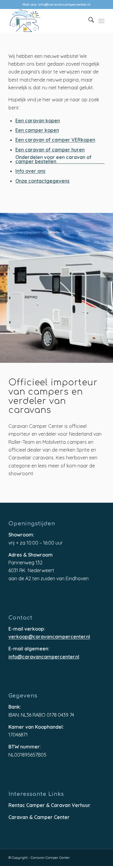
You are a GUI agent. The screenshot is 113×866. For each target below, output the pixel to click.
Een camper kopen (37, 130)
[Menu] (101, 20)
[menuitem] (88, 21)
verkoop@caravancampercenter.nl (49, 637)
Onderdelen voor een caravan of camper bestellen (53, 159)
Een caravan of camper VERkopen (55, 140)
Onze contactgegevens (42, 181)
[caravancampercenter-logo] (46, 21)
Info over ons (30, 171)
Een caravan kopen (37, 121)
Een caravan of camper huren (50, 150)
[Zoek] (88, 21)
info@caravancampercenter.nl (64, 4)
